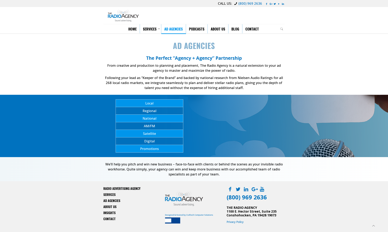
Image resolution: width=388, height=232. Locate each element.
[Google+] (270, 3)
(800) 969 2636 (250, 3)
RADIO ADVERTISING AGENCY (121, 188)
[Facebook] (266, 3)
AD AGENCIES (111, 200)
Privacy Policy (235, 222)
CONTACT (109, 218)
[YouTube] (279, 3)
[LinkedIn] (283, 3)
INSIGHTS (109, 212)
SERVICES (109, 194)
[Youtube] (262, 189)
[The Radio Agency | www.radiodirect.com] (123, 15)
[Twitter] (274, 3)
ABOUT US (110, 206)
